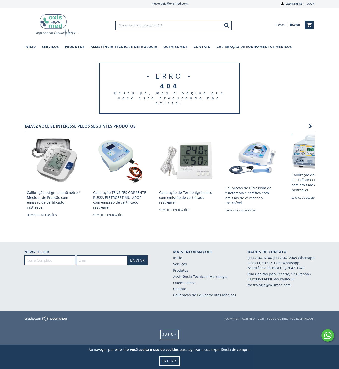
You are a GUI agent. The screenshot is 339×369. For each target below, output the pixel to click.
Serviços (50, 46)
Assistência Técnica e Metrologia (124, 46)
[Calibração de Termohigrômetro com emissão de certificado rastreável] (186, 161)
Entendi (170, 361)
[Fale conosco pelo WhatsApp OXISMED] (327, 335)
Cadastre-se (294, 3)
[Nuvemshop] (46, 320)
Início (30, 46)
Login (311, 3)
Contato (202, 46)
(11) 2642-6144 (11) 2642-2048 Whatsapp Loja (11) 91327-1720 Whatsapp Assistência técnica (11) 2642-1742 (281, 262)
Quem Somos (175, 46)
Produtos (75, 46)
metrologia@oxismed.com (169, 3)
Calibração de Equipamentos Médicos (254, 46)
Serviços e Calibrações (42, 215)
